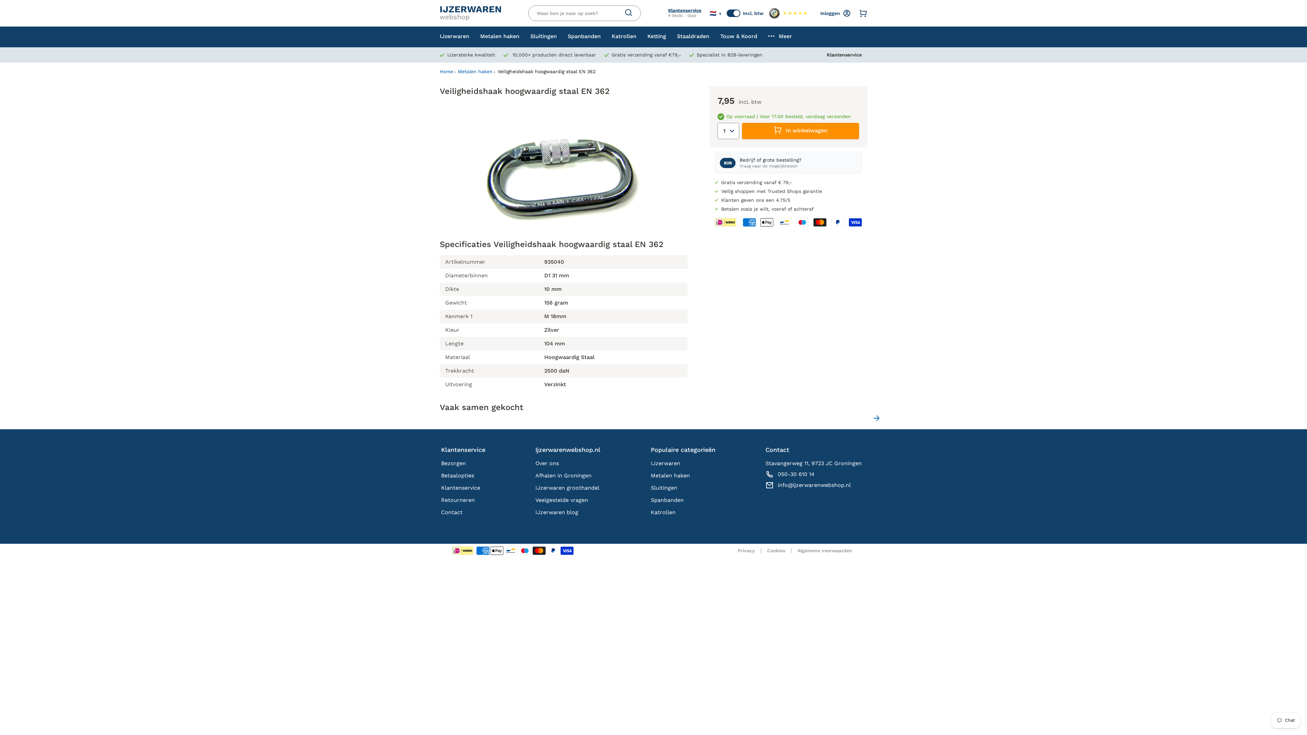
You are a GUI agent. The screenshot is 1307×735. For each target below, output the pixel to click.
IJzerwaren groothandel (567, 488)
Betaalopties (457, 475)
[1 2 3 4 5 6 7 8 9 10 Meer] (728, 131)
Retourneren (458, 500)
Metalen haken (475, 71)
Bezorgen (453, 463)
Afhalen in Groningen (563, 475)
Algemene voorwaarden (824, 550)
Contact (452, 512)
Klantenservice (684, 10)
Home (446, 71)
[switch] (733, 13)
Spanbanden (667, 500)
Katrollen (663, 512)
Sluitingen (664, 488)
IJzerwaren (665, 463)
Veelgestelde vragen (561, 500)
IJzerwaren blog (556, 512)
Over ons (547, 463)
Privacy (746, 550)
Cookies (776, 550)
